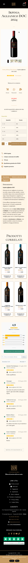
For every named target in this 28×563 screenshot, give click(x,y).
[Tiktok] (19, 533)
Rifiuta (17, 560)
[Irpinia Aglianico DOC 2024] (7, 372)
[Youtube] (16, 533)
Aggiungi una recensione (14, 351)
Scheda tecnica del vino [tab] (18, 177)
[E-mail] (20, 89)
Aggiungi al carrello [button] (7, 276)
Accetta (12, 560)
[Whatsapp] (9, 533)
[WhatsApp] (14, 89)
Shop (8, 69)
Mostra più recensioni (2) (14, 450)
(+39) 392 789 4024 (14, 516)
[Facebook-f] (11, 533)
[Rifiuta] (24, 559)
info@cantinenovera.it (15, 522)
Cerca (24, 357)
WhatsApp (14, 92)
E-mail (20, 92)
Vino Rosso (13, 69)
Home (3, 69)
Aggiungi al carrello (18, 143)
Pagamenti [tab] (6, 180)
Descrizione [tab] (6, 177)
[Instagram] (14, 533)
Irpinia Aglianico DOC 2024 (15, 372)
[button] (19, 32)
